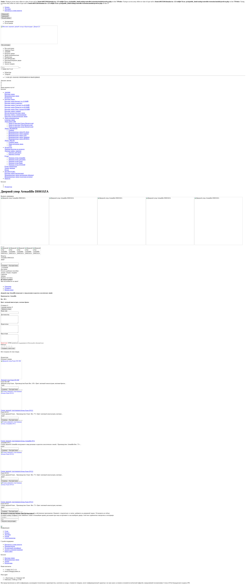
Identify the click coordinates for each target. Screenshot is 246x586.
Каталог (3, 555)
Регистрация (9, 23)
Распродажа (8, 563)
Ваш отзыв (4, 333)
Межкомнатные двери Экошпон (19, 137)
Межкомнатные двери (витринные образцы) (19, 175)
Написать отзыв (6, 309)
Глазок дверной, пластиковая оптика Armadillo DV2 (18, 441)
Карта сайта (8, 551)
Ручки (7, 156)
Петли (7, 170)
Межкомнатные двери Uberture (18, 133)
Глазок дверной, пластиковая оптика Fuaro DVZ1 (17, 410)
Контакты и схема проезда (13, 10)
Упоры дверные (10, 168)
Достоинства (5, 314)
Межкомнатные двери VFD (17, 135)
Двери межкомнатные (12, 118)
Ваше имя (4, 311)
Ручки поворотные (11, 166)
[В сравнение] (3, 246)
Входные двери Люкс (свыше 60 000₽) (17, 109)
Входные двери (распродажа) (14, 173)
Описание (8, 286)
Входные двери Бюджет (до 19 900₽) (17, 101)
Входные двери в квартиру (13, 103)
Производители (10, 546)
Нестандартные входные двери (15, 113)
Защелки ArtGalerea (14, 152)
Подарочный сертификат (13, 548)
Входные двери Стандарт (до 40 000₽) (17, 105)
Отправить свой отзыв (8, 348)
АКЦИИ (7, 92)
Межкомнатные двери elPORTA (18, 139)
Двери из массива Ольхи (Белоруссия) (21, 123)
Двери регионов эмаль (15, 144)
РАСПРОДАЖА (10, 171)
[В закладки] (1, 246)
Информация (5, 528)
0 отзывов (5, 267)
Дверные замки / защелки (13, 151)
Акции (7, 561)
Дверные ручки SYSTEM (16, 165)
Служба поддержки (7, 541)
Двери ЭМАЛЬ (10, 140)
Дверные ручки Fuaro (15, 161)
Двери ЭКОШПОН (11, 128)
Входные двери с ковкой (13, 111)
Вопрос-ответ (9, 290)
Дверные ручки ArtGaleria (16, 159)
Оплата (7, 7)
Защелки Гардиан (14, 154)
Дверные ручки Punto (15, 163)
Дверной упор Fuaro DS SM (10, 380)
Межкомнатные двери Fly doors (18, 132)
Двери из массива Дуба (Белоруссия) (20, 125)
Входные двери (10, 94)
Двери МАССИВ (10, 121)
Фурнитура (8, 97)
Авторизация (9, 21)
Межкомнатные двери (12, 96)
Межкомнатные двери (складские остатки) (19, 177)
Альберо (11, 130)
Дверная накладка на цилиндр (15, 149)
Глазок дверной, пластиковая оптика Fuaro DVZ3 (17, 502)
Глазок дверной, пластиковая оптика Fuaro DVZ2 (17, 471)
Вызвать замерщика (7, 196)
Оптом (7, 536)
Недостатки (4, 324)
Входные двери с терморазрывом (15, 114)
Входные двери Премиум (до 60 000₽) (17, 107)
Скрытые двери (10, 120)
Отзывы (8, 288)
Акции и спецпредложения (14, 550)
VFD (10, 146)
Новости (7, 178)
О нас (6, 531)
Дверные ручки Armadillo (16, 158)
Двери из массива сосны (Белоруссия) (20, 127)
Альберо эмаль (13, 142)
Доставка (8, 9)
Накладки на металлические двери (16, 116)
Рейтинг (3, 344)
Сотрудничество (10, 538)
